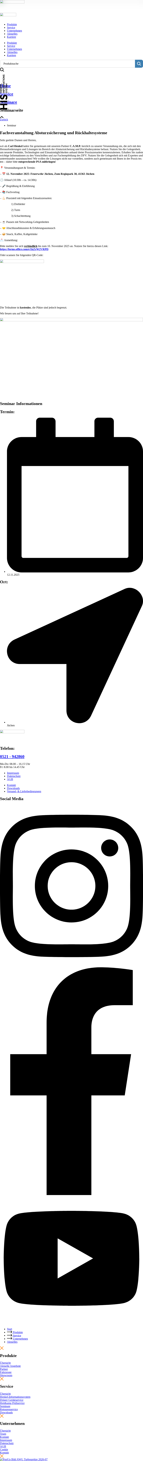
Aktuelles (12, 33)
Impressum (6, 1440)
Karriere (11, 36)
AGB (3, 1446)
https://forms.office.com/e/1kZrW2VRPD (24, 249)
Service (11, 27)
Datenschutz (7, 1443)
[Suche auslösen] (139, 64)
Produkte (12, 24)
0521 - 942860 (12, 756)
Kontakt (4, 1452)
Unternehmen (14, 30)
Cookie (4, 1449)
